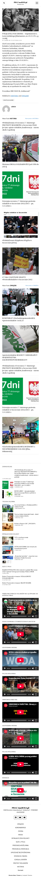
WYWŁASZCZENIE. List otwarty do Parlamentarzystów (25, 547)
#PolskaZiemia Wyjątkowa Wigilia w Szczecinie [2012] (17, 241)
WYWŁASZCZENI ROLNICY (20, 838)
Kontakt (20, 870)
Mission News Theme (14, 875)
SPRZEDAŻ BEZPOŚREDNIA (20, 852)
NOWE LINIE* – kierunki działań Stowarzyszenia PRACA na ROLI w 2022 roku (25, 493)
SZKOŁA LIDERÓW (20, 860)
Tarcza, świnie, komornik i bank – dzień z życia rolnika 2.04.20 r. (26, 515)
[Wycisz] (33, 616)
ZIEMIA (20, 831)
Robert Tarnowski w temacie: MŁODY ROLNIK (16, 583)
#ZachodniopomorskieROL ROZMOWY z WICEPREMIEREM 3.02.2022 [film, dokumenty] (18, 448)
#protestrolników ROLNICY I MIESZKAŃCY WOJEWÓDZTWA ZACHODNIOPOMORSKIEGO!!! (19, 357)
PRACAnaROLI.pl (20, 2)
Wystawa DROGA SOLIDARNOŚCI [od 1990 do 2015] (20, 165)
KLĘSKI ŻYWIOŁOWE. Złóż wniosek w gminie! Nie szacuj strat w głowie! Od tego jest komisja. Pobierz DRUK (19, 571)
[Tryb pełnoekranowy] (36, 616)
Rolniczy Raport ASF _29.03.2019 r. (25, 523)
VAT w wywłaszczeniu (21, 537)
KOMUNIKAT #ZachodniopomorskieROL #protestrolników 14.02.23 (18, 319)
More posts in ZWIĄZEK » (32, 285)
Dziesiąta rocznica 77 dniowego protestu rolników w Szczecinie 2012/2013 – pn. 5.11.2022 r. (24, 483)
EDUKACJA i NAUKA (20, 856)
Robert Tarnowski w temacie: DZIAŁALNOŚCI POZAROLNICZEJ (16, 577)
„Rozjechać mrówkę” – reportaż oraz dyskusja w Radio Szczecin (26, 557)
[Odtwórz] (5, 616)
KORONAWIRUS (20, 828)
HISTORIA (14, 96)
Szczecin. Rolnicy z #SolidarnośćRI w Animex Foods (25, 506)
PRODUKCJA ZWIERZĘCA (20, 849)
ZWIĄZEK (25, 96)
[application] (20, 608)
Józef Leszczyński (8, 100)
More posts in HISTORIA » (32, 118)
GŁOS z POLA (20, 842)
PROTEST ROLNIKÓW (20, 863)
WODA (20, 835)
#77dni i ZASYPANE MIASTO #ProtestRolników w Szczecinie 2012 (17, 278)
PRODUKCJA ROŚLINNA (20, 845)
